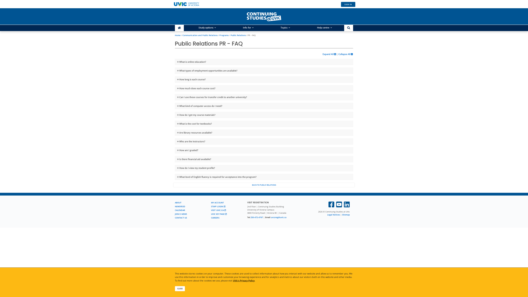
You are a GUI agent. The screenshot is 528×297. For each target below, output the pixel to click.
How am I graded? (188, 150)
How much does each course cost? (197, 88)
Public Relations (238, 35)
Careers (215, 217)
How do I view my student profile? (197, 168)
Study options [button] (206, 27)
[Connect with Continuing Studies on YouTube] (339, 206)
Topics (284, 27)
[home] (264, 16)
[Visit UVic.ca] (186, 4)
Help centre (323, 27)
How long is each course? (192, 79)
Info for (247, 27)
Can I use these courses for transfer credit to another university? (213, 97)
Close (180, 288)
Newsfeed (180, 206)
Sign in (348, 4)
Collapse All (344, 54)
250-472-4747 (257, 217)
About (178, 202)
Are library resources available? (195, 132)
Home (178, 35)
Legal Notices (333, 214)
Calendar (180, 210)
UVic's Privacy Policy (244, 280)
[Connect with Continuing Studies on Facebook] (331, 206)
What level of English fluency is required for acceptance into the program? (217, 176)
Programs (224, 35)
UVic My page (218, 214)
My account (217, 202)
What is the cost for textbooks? (195, 123)
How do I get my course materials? (197, 114)
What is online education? (192, 61)
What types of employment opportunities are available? (208, 70)
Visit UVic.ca (217, 210)
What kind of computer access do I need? (200, 106)
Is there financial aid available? (195, 159)
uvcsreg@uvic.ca (278, 217)
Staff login (217, 206)
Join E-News (181, 214)
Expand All (328, 54)
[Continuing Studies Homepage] (179, 28)
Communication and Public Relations (200, 35)
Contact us (181, 217)
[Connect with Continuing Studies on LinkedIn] (347, 206)
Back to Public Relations (264, 185)
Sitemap (346, 214)
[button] (348, 28)
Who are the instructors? (192, 141)
